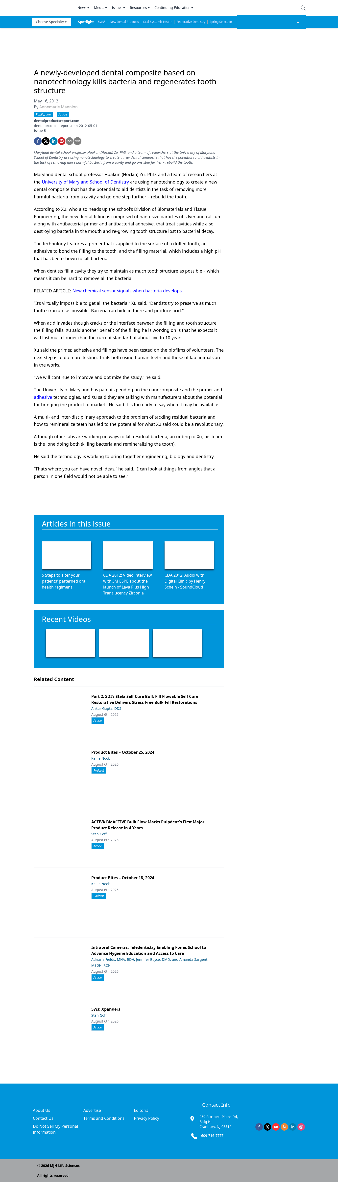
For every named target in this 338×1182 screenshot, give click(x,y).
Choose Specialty (50, 21)
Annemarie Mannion (58, 107)
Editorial (141, 1110)
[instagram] (301, 1127)
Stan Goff (99, 834)
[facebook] (38, 141)
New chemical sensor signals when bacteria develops (127, 291)
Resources (138, 7)
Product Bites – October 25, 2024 (122, 752)
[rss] (284, 1127)
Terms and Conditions (103, 1118)
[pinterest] (62, 141)
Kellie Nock (100, 758)
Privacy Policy (146, 1118)
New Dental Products (124, 22)
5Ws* (102, 22)
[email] (69, 141)
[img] (52, 8)
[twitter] (46, 141)
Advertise (92, 1110)
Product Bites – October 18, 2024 (122, 877)
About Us (41, 1110)
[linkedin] (54, 141)
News (82, 7)
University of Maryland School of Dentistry (85, 182)
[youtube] (276, 1127)
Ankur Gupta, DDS (106, 708)
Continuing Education (172, 7)
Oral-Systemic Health (157, 22)
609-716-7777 (212, 1135)
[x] (267, 1127)
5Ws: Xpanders (105, 1009)
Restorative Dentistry (190, 22)
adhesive (43, 397)
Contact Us (43, 1118)
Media (99, 7)
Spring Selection (221, 22)
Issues (117, 7)
